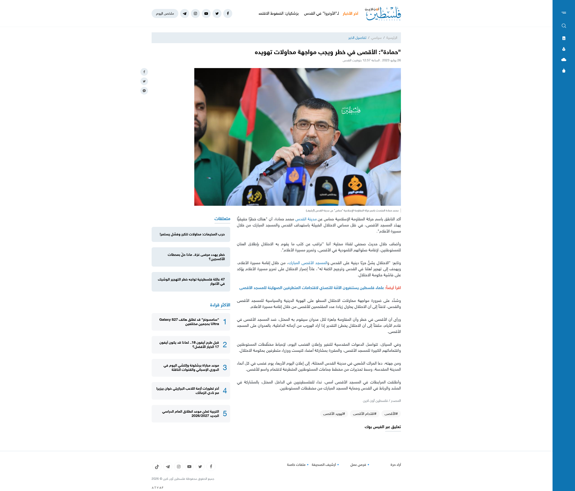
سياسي (376, 37)
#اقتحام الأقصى (364, 413)
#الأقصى (391, 413)
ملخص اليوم (165, 13)
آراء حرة (396, 464)
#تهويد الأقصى (334, 413)
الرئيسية (391, 37)
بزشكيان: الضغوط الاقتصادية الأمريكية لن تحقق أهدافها (277, 13)
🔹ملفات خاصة (298, 464)
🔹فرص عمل (360, 464)
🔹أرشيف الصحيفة (326, 464)
